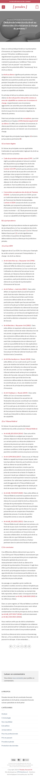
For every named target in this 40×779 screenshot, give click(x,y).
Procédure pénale (8, 742)
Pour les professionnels (25, 19)
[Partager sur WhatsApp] (10, 646)
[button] (3, 7)
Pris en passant (12, 19)
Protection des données (10, 746)
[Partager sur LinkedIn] (25, 646)
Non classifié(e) (7, 722)
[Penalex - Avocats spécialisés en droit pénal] (20, 7)
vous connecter (17, 678)
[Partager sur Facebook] (14, 646)
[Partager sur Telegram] (29, 646)
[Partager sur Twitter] (18, 646)
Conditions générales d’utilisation (20, 765)
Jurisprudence (7, 730)
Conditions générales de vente (19, 763)
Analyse (4, 714)
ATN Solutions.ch (22, 772)
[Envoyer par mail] (22, 646)
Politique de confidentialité (20, 766)
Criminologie (6, 718)
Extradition (6, 726)
